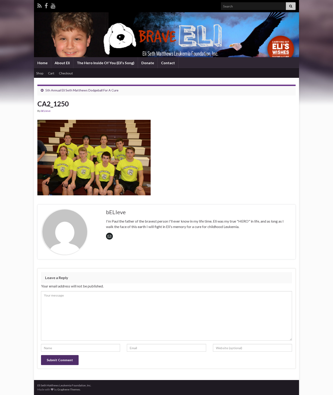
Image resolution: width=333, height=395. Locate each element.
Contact (168, 63)
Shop (39, 73)
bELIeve (46, 111)
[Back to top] (322, 384)
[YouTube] (53, 5)
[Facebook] (46, 5)
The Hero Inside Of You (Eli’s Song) (105, 63)
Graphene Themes (68, 389)
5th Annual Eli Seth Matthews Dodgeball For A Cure (81, 90)
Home (42, 63)
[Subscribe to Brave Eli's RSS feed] (39, 5)
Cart (51, 73)
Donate (147, 63)
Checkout (66, 73)
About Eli (62, 63)
